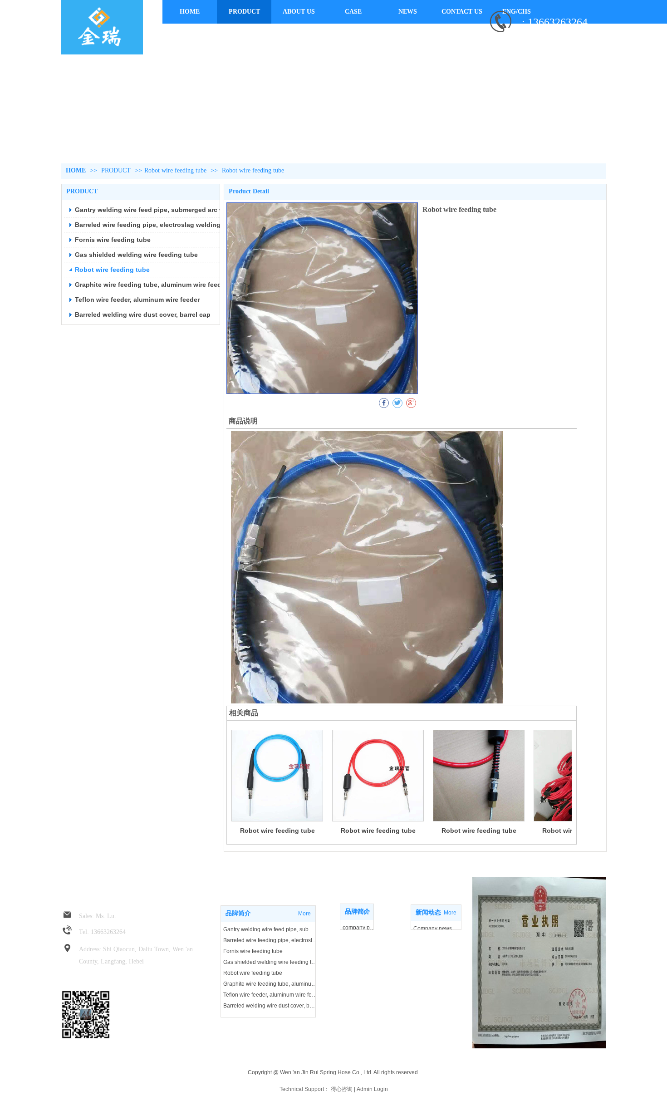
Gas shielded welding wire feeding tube (270, 962)
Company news (432, 928)
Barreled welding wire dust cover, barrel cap (270, 1006)
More (362, 911)
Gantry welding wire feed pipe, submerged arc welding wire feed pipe (270, 929)
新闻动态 (428, 912)
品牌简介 (238, 913)
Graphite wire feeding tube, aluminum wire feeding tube (270, 984)
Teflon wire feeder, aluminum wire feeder (270, 995)
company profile (359, 927)
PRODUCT (116, 170)
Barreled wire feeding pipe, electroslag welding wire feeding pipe (270, 940)
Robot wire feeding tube (175, 170)
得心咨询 (342, 1089)
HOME (76, 170)
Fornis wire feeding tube (253, 951)
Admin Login (372, 1089)
